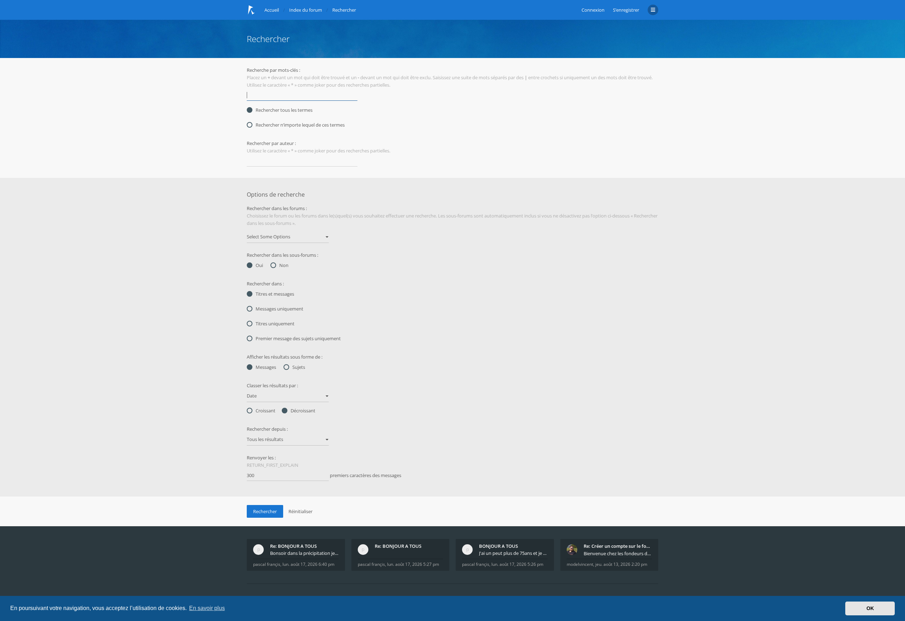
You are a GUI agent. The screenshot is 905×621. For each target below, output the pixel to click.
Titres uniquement (275, 323)
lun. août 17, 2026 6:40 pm (308, 564)
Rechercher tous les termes (284, 110)
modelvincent (580, 564)
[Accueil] (251, 10)
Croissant (265, 410)
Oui (259, 265)
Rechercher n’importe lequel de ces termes (300, 125)
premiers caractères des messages (365, 475)
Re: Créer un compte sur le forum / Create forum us (618, 546)
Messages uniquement (279, 309)
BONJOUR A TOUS (498, 546)
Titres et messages (275, 294)
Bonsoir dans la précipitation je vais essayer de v (304, 553)
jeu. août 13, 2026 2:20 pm (621, 564)
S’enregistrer (626, 10)
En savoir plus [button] (207, 608)
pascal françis (266, 564)
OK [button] (870, 608)
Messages (266, 367)
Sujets (298, 367)
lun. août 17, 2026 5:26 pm (517, 564)
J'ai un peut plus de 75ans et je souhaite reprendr (513, 553)
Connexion (593, 10)
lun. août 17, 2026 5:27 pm (413, 564)
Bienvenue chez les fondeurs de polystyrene (618, 553)
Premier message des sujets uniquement (298, 338)
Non (283, 265)
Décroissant (303, 410)
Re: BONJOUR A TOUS (293, 546)
